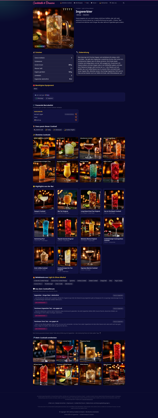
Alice (110, 280)
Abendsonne (68, 284)
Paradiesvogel (49, 284)
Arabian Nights (69, 130)
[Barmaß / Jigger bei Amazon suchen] (76, 114)
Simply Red (103, 280)
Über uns (51, 403)
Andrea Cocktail (82, 280)
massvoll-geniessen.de (87, 399)
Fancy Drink (86, 15)
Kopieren (50, 98)
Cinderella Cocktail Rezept (41, 280)
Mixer (35, 88)
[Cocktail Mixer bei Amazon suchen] (76, 117)
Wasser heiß (38, 68)
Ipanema (72, 280)
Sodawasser (38, 61)
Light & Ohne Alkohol (87, 8)
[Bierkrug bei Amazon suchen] (76, 120)
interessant (57, 130)
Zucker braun (39, 65)
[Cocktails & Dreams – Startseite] (44, 3)
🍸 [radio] (64, 9)
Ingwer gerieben (40, 72)
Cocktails (78, 8)
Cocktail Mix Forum (79, 403)
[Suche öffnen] (123, 2)
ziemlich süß (38, 130)
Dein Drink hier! (41, 46)
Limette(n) (38, 75)
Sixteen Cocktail (93, 280)
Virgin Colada (118, 280)
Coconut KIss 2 (38, 284)
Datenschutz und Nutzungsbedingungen (97, 403)
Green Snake (58, 284)
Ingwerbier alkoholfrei (42, 79)
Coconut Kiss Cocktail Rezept (59, 280)
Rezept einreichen (60, 403)
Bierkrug (79, 15)
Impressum (70, 403)
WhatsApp (40, 98)
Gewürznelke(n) (40, 58)
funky (48, 130)
